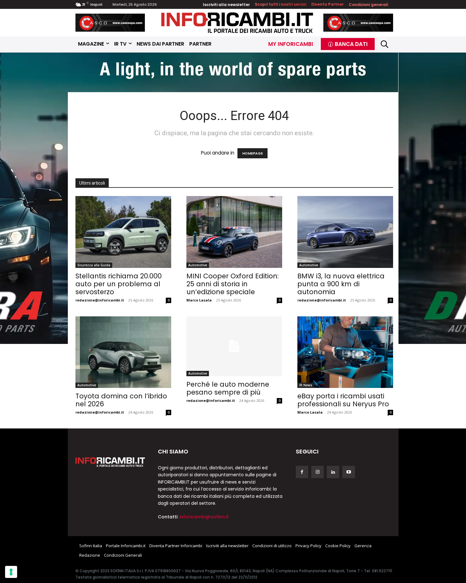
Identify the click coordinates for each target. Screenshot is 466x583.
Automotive (197, 265)
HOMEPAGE (252, 153)
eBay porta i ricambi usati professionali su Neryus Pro (343, 400)
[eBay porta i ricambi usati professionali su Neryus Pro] (345, 352)
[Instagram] (317, 472)
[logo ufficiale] (110, 462)
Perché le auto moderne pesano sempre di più (227, 388)
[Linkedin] (333, 472)
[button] (385, 44)
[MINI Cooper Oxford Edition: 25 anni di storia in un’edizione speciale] (234, 232)
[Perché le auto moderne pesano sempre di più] (234, 346)
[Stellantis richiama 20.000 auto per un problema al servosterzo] (123, 232)
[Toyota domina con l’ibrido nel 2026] (123, 352)
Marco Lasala (199, 300)
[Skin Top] (233, 73)
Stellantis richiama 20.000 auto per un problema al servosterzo (118, 283)
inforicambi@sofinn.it (204, 517)
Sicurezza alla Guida (93, 265)
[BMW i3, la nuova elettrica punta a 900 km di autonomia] (345, 232)
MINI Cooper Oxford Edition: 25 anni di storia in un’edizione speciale (232, 283)
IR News (305, 385)
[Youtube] (348, 472)
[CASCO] (110, 23)
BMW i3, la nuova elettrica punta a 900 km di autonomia (341, 283)
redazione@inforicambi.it (99, 300)
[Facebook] (302, 472)
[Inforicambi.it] (237, 22)
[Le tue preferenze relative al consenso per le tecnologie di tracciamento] (11, 572)
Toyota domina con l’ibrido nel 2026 (121, 400)
